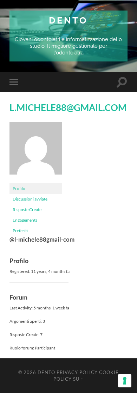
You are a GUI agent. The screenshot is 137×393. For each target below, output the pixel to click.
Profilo (19, 188)
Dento (68, 20)
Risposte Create (27, 209)
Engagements (25, 220)
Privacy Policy (77, 372)
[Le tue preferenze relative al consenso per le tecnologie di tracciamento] (124, 380)
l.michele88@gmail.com (67, 107)
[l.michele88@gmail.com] (35, 180)
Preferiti (20, 230)
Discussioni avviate (30, 199)
